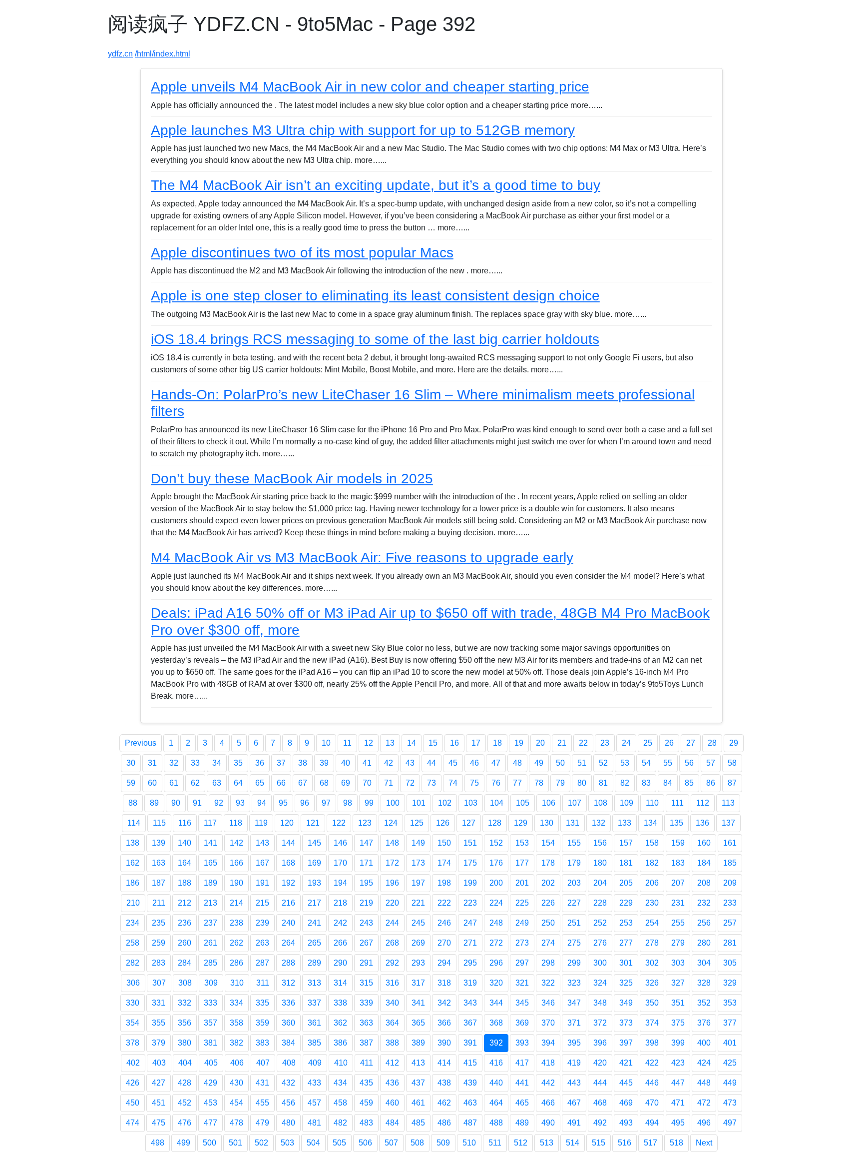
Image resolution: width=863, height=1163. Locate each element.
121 (313, 823)
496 (704, 1123)
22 (583, 743)
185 (730, 863)
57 (710, 763)
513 (546, 1143)
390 (444, 1043)
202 (548, 883)
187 (158, 883)
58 (732, 763)
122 (339, 823)
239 (262, 923)
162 (132, 863)
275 (574, 943)
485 (418, 1123)
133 (624, 823)
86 (710, 783)
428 (184, 1083)
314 (340, 983)
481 (314, 1123)
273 (522, 943)
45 (452, 763)
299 (574, 963)
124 (391, 823)
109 (626, 803)
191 (262, 883)
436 (392, 1083)
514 (572, 1143)
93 (240, 803)
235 (158, 923)
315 (366, 983)
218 (340, 903)
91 (197, 803)
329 (730, 983)
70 (367, 783)
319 (470, 983)
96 (304, 803)
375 (678, 1023)
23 (604, 743)
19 (518, 743)
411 (366, 1063)
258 (132, 943)
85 (689, 783)
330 (132, 1003)
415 (470, 1063)
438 (444, 1083)
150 (444, 843)
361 (314, 1023)
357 (210, 1023)
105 (522, 803)
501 (235, 1143)
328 (704, 983)
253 (626, 923)
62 (195, 783)
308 (185, 983)
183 (678, 863)
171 (366, 863)
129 (520, 823)
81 (603, 783)
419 (574, 1063)
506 (365, 1143)
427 (158, 1083)
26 (669, 743)
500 (209, 1143)
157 (626, 843)
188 (184, 883)
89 (154, 803)
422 (652, 1063)
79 (560, 783)
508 (417, 1143)
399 (678, 1043)
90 (175, 803)
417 (522, 1063)
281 (730, 943)
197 (418, 883)
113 (728, 803)
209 (730, 883)
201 (522, 883)
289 (314, 963)
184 (704, 863)
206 (652, 883)
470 (652, 1103)
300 (600, 963)
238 (236, 923)
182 (652, 863)
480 (288, 1123)
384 (288, 1043)
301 (626, 963)
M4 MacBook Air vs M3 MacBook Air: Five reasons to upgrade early (362, 557)
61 (173, 783)
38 (302, 763)
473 (730, 1103)
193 (314, 883)
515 (598, 1143)
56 (689, 763)
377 (730, 1023)
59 (130, 783)
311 (262, 983)
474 (132, 1123)
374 (652, 1023)
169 (314, 863)
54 (646, 763)
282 (132, 963)
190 (236, 883)
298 (548, 963)
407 (263, 1063)
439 (470, 1083)
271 (470, 943)
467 (574, 1103)
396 (600, 1043)
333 (210, 1003)
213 (210, 903)
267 (366, 943)
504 (313, 1143)
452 (184, 1103)
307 (159, 983)
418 (548, 1063)
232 (704, 903)
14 (411, 743)
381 (210, 1043)
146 (340, 843)
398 (652, 1043)
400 (704, 1043)
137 (728, 823)
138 (132, 843)
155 (574, 843)
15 (433, 743)
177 (522, 863)
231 (678, 903)
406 (237, 1063)
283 (158, 963)
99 (369, 803)
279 (678, 943)
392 (496, 1043)
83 (646, 783)
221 (418, 903)
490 (548, 1123)
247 (470, 923)
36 (259, 763)
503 (287, 1143)
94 (261, 803)
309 (211, 983)
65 (259, 783)
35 (238, 763)
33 (195, 763)
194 (340, 883)
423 (678, 1063)
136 (702, 823)
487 (470, 1123)
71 (388, 783)
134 (650, 823)
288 (288, 963)
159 (678, 843)
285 (210, 963)
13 (390, 743)
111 (677, 803)
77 (517, 783)
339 (366, 1003)
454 (236, 1103)
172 (392, 863)
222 (444, 903)
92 (218, 803)
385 (314, 1043)
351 (678, 1003)
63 (216, 783)
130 (546, 823)
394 (548, 1043)
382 (236, 1043)
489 (522, 1123)
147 (366, 843)
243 (366, 923)
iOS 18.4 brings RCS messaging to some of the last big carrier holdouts (375, 339)
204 (600, 883)
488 (496, 1123)
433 (314, 1083)
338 (340, 1003)
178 (548, 863)
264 (288, 943)
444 (600, 1083)
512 (520, 1143)
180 (600, 863)
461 (418, 1103)
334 (236, 1003)
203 (574, 883)
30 (130, 763)
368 (496, 1023)
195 (366, 883)
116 (184, 823)
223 (470, 903)
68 (324, 783)
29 (733, 743)
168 (288, 863)
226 (548, 903)
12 (368, 743)
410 (341, 1063)
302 (652, 963)
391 (470, 1043)
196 (392, 883)
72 (410, 783)
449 (730, 1083)
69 (345, 783)
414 (444, 1063)
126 (442, 823)
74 (452, 783)
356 (184, 1023)
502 (261, 1143)
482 (340, 1123)
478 (236, 1123)
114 (133, 823)
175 (470, 863)
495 (678, 1123)
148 (392, 843)
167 (262, 863)
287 (262, 963)
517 (650, 1143)
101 (419, 803)
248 (496, 923)
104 (496, 803)
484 (392, 1123)
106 (548, 803)
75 (474, 783)
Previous (140, 743)
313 (314, 983)
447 (678, 1083)
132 (598, 823)
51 (581, 763)
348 (600, 1003)
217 (314, 903)
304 (704, 963)
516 (624, 1143)
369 (522, 1023)
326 (652, 983)
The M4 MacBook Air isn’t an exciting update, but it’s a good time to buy (375, 185)
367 (470, 1023)
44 (431, 763)
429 (210, 1083)
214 (236, 903)
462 (444, 1103)
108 (600, 803)
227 (574, 903)
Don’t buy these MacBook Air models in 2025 (292, 478)
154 (548, 843)
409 (315, 1063)
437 (418, 1083)
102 (444, 803)
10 (326, 743)
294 (444, 963)
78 (538, 783)
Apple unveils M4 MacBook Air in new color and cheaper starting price (370, 86)
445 (626, 1083)
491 (574, 1123)
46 (474, 763)
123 (365, 823)
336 (288, 1003)
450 (132, 1103)
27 (690, 743)
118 (235, 823)
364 (392, 1023)
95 (283, 803)
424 (704, 1063)
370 (548, 1023)
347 (574, 1003)
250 (548, 923)
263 (262, 943)
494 (652, 1123)
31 (152, 763)
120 (287, 823)
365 (418, 1023)
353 (730, 1003)
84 (667, 783)
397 (626, 1043)
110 (652, 803)
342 (444, 1003)
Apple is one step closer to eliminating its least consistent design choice (375, 295)
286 (236, 963)
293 (418, 963)
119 (261, 823)
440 (496, 1083)
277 (626, 943)
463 (470, 1103)
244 (392, 923)
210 (133, 903)
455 (262, 1103)
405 (211, 1063)
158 (652, 843)
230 (652, 903)
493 (626, 1123)
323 (574, 983)
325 (626, 983)
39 (324, 763)
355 (158, 1023)
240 (288, 923)
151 (470, 843)
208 (704, 883)
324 (600, 983)
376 (704, 1023)
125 (417, 823)
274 (548, 943)
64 (238, 783)
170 (340, 863)
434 (340, 1083)
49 (538, 763)
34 (216, 763)
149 (418, 843)
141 (210, 843)
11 (347, 743)
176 (496, 863)
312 (288, 983)
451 (158, 1103)
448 (704, 1083)
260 (184, 943)
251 (574, 923)
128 (494, 823)
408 (289, 1063)
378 (132, 1043)
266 (340, 943)
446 (652, 1083)
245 (418, 923)
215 (262, 903)
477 (210, 1123)
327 (678, 983)
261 (210, 943)
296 (496, 963)
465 (522, 1103)
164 (184, 863)
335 (262, 1003)
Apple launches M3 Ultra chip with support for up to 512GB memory (363, 130)
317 (418, 983)
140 (184, 843)
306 (133, 983)
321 (522, 983)
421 (626, 1063)
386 (340, 1043)
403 (159, 1063)
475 (158, 1123)
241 (314, 923)
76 (495, 783)
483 (366, 1123)
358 (236, 1023)
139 (158, 843)
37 (281, 763)
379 (158, 1043)
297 (522, 963)
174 (444, 863)
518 (676, 1143)
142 (236, 843)
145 (314, 843)
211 (158, 903)
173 (418, 863)
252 (600, 923)
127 (468, 823)
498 (157, 1143)
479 (262, 1123)
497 (730, 1123)
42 (388, 763)
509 (443, 1143)
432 (288, 1083)
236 (184, 923)
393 (522, 1043)
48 (517, 763)
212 (184, 903)
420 (600, 1063)
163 (158, 863)
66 (281, 783)
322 (548, 983)
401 (730, 1043)
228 (600, 903)
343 (470, 1003)
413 (418, 1063)
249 (522, 923)
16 (454, 743)
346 (548, 1003)
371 (574, 1023)
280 (704, 943)
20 (540, 743)
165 (210, 863)
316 (392, 983)
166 (236, 863)
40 (345, 763)
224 (496, 903)
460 (392, 1103)
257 (730, 923)
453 (210, 1103)
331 (158, 1003)
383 (262, 1043)
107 (574, 803)
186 (132, 883)
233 (730, 903)
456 (288, 1103)
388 (392, 1043)
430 (236, 1083)
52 (603, 763)
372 (600, 1023)
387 (366, 1043)
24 (626, 743)
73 (431, 783)
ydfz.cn (120, 53)
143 (262, 843)
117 (210, 823)
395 (574, 1043)
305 (730, 963)
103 (470, 803)
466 (548, 1103)
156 (600, 843)
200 (496, 883)
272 (496, 943)
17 (475, 743)
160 (704, 843)
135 (676, 823)
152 (496, 843)
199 (470, 883)
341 (418, 1003)
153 (522, 843)
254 (652, 923)
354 (132, 1023)
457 (314, 1103)
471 (678, 1103)
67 (302, 783)
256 (704, 923)
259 (158, 943)
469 (626, 1103)
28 (712, 743)
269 (418, 943)
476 (184, 1123)
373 (626, 1023)
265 (314, 943)
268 (392, 943)
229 (626, 903)
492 (600, 1123)
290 (340, 963)
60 (152, 783)
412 (392, 1063)
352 (704, 1003)
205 (626, 883)
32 (173, 763)
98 (347, 803)
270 (444, 943)
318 (444, 983)
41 (367, 763)
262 (236, 943)
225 (522, 903)
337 (314, 1003)
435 (366, 1083)
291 (366, 963)
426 (132, 1083)
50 (560, 763)
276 (600, 943)
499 (183, 1143)
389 (418, 1043)
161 (730, 843)
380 (184, 1043)
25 (647, 743)
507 (391, 1143)
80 (581, 783)
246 (444, 923)
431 (262, 1083)
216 (288, 903)
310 (237, 983)
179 (574, 863)
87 (732, 783)
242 (340, 923)
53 (624, 763)
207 (678, 883)
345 (522, 1003)
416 (496, 1063)
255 (678, 923)
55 (667, 763)
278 (652, 943)
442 (548, 1083)
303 (678, 963)
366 (444, 1023)
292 (392, 963)
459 (366, 1103)
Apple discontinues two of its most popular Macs (302, 252)
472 (704, 1103)
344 (496, 1003)
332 (184, 1003)
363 (366, 1023)
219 (366, 903)
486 (444, 1123)
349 (626, 1003)
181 (626, 863)
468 (600, 1103)
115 (159, 823)
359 (262, 1023)
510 (469, 1143)
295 (470, 963)
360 (288, 1023)
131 (572, 823)
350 (652, 1003)
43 (410, 763)
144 (288, 843)
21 (561, 743)
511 (494, 1143)
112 (702, 803)
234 (132, 923)
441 (522, 1083)
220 (392, 903)
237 (210, 923)
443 (574, 1083)
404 (185, 1063)
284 (184, 963)
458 (340, 1103)
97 (326, 803)
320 (496, 983)
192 (288, 883)
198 (444, 883)
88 (132, 803)
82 (624, 783)
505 (339, 1143)
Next (704, 1143)
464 (496, 1103)
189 (210, 883)
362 (340, 1023)
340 (392, 1003)
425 (730, 1063)
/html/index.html (162, 53)
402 (133, 1063)
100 (393, 803)
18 (497, 743)
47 (495, 763)
